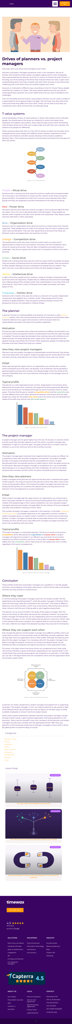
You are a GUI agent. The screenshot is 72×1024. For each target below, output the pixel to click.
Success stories (51, 943)
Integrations (12, 952)
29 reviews (10, 926)
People (6, 760)
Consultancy (31, 949)
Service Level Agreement (31, 1000)
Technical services (33, 943)
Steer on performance (15, 949)
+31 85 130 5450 (51, 1012)
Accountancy (31, 952)
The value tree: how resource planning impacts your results (33, 839)
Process (6, 741)
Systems (6, 747)
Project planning (10, 749)
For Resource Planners (15, 959)
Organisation (8, 752)
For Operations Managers (13, 963)
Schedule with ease (14, 946)
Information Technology (35, 946)
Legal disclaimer (32, 1013)
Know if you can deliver (16, 943)
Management (8, 744)
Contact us (11, 1006)
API (9, 956)
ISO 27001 (11, 1009)
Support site (50, 952)
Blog (48, 949)
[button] (55, 4)
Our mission (12, 997)
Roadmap (49, 956)
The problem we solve (15, 1000)
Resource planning (10, 739)
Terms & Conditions (34, 997)
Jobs (9, 1003)
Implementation (9, 755)
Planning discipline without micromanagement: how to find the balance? (33, 876)
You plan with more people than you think (33, 804)
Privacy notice (32, 1010)
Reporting (7, 757)
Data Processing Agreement (32, 1005)
